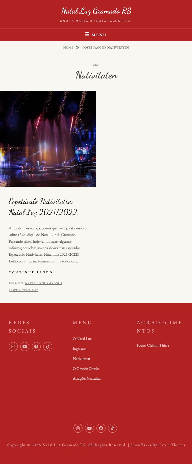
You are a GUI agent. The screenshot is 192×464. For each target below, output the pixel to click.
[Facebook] (36, 346)
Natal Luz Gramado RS (96, 11)
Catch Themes (171, 444)
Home (68, 47)
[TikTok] (47, 346)
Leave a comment (23, 290)
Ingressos (79, 348)
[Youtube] (24, 346)
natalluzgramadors (43, 283)
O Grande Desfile (86, 368)
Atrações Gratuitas (87, 378)
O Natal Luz (82, 338)
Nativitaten (81, 358)
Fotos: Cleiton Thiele (153, 345)
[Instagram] (13, 346)
